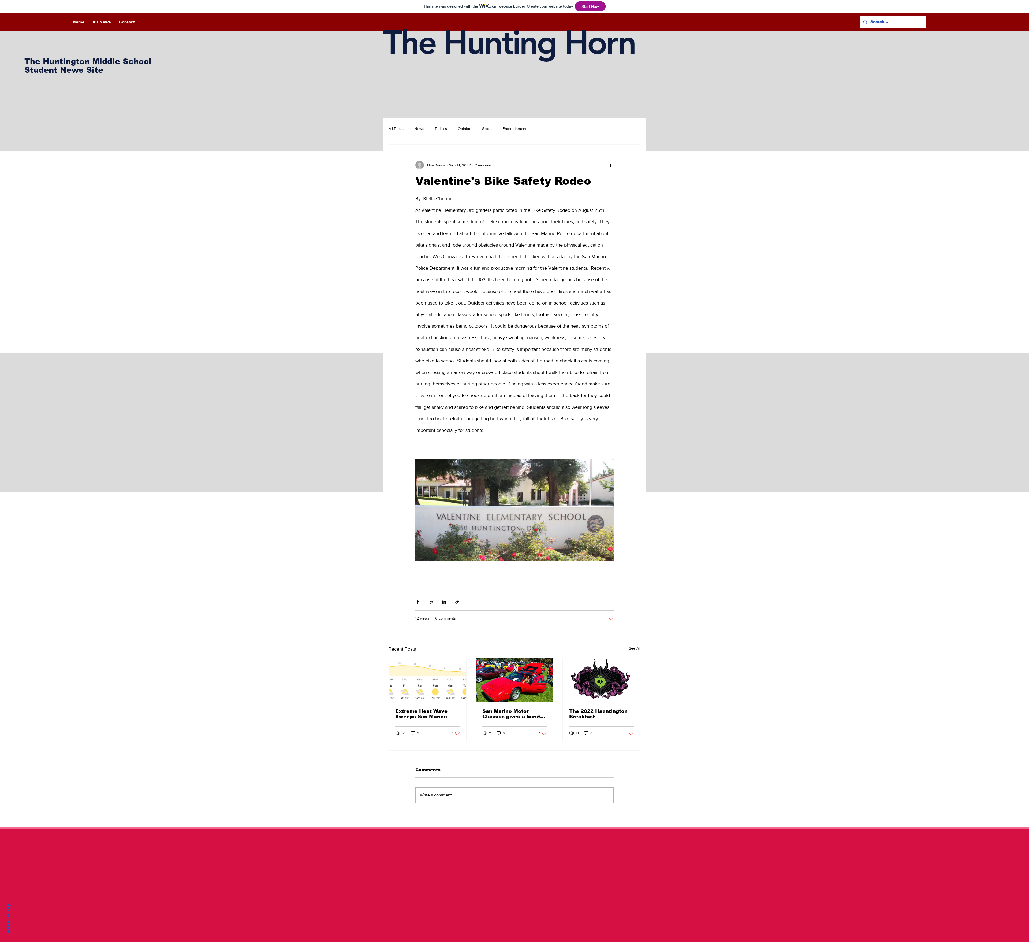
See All (634, 648)
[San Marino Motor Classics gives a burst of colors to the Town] (514, 680)
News (419, 128)
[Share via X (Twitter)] (431, 601)
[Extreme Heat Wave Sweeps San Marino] (427, 680)
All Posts (396, 128)
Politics (441, 128)
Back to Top (8, 918)
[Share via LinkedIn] (444, 601)
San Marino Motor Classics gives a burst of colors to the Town (511, 714)
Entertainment (514, 128)
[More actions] (610, 165)
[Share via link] (457, 601)
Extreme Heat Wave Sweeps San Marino (421, 714)
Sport (487, 128)
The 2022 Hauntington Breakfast (598, 714)
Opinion (464, 128)
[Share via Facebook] (417, 601)
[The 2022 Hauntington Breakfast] (601, 680)
